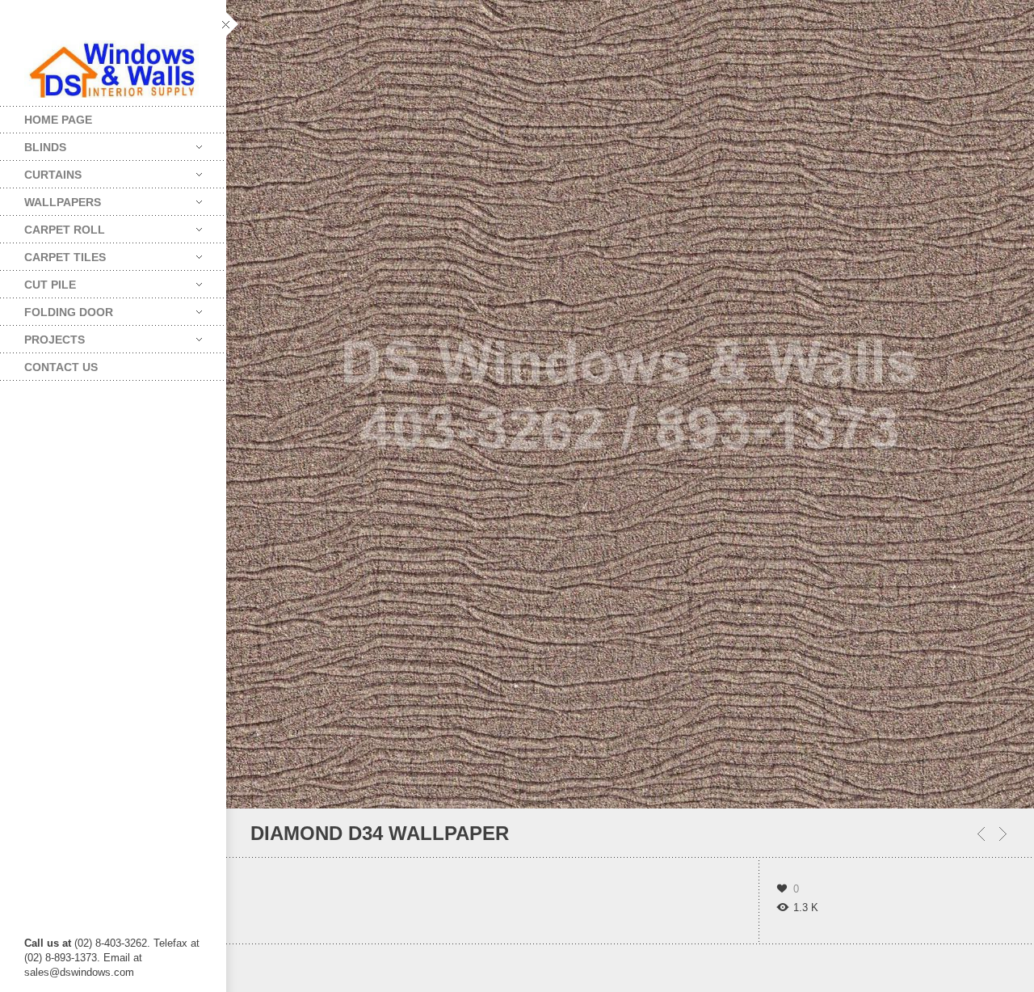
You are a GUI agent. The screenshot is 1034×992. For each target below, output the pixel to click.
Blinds (33, 143)
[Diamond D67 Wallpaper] (1003, 834)
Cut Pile (38, 281)
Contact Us (61, 367)
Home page (58, 119)
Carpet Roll (52, 226)
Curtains (41, 171)
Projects (42, 336)
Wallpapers (50, 198)
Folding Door (56, 308)
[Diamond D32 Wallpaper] (981, 834)
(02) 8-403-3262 (110, 943)
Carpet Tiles (53, 253)
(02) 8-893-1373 (60, 958)
